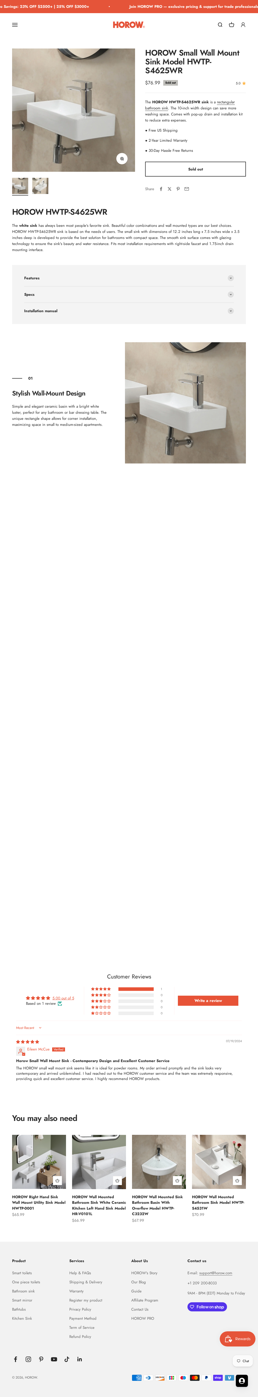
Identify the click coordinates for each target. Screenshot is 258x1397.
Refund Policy (80, 1336)
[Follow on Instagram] (28, 1359)
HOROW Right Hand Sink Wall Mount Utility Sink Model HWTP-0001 (39, 1202)
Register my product (85, 1300)
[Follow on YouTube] (54, 1359)
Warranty (76, 1291)
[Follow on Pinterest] (41, 1359)
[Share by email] (186, 189)
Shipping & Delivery (85, 1282)
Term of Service (81, 1327)
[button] (101, 989)
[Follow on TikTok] (66, 1359)
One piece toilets (26, 1282)
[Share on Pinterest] (178, 189)
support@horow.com (215, 1273)
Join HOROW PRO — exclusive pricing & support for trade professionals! (187, 6)
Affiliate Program (144, 1300)
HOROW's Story (144, 1273)
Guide (136, 1291)
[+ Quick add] (57, 1180)
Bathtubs (19, 1309)
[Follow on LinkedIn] (79, 1359)
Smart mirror (22, 1300)
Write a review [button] (208, 1000)
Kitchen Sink (22, 1318)
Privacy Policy (80, 1309)
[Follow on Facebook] (15, 1359)
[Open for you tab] (242, 1381)
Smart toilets (22, 1273)
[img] (27, 1042)
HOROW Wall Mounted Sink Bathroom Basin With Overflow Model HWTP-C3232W (157, 1205)
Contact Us (139, 1309)
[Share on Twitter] (169, 189)
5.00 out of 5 (63, 998)
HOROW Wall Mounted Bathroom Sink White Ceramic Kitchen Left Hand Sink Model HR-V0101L (99, 1205)
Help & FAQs (80, 1273)
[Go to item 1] (20, 186)
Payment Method (82, 1318)
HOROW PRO (142, 1318)
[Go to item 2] (40, 186)
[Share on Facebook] (161, 189)
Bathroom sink (23, 1291)
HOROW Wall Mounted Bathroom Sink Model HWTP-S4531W (218, 1202)
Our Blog (138, 1282)
